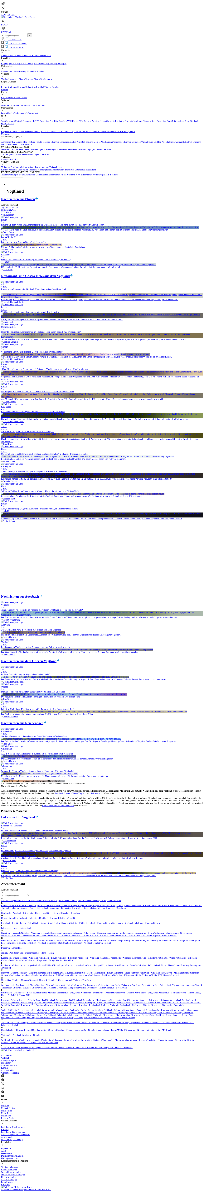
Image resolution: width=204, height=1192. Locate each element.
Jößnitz (47, 953)
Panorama (22, 113)
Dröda (67, 918)
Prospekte (33, 170)
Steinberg (22, 1017)
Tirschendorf (151, 1022)
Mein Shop (6, 1116)
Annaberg (15, 63)
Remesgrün (52, 1002)
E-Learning (113, 175)
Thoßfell (101, 1022)
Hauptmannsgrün (134, 940)
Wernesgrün (91, 1040)
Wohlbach (21, 1042)
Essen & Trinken (17, 131)
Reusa (132, 1002)
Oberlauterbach (119, 985)
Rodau (181, 1002)
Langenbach (40, 965)
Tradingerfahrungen (10, 175)
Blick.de (4, 1129)
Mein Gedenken (8, 1108)
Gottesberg (167, 933)
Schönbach (116, 1012)
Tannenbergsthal (31, 1022)
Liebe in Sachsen (103, 149)
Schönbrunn (13, 1015)
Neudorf (20, 980)
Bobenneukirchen (140, 905)
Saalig (9, 1010)
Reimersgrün (171, 1000)
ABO (8, 15)
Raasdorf (10, 1000)
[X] (102, 1084)
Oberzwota (68, 988)
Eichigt (50, 923)
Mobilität (83, 131)
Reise (132, 131)
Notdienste (44, 154)
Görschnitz (146, 935)
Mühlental (65, 975)
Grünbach (56, 935)
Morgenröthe (174, 973)
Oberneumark (183, 985)
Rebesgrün (138, 1000)
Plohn (149, 993)
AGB (3, 1151)
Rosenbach (50, 1005)
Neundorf (56, 980)
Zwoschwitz (85, 1047)
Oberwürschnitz (44, 988)
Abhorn (10, 900)
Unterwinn (136, 1030)
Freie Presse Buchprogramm (13, 1132)
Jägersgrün (27, 953)
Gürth (166, 935)
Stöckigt (74, 1017)
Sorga (174, 1015)
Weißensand (63, 1040)
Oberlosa (140, 985)
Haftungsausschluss (9, 1158)
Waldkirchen (30, 1040)
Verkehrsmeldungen (31, 154)
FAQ (12, 159)
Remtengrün (94, 1002)
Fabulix (39, 142)
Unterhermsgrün (44, 1030)
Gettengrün (81, 933)
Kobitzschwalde (145, 958)
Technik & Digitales (70, 131)
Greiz (183, 933)
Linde (167, 965)
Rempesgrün (74, 1002)
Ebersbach (10, 923)
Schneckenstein (186, 1010)
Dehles (10, 918)
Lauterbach (84, 965)
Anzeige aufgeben (9, 1060)
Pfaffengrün (89, 993)
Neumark (43, 980)
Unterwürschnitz (158, 1030)
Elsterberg (65, 923)
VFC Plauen (73, 121)
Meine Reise (6, 1113)
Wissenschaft (32, 113)
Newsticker (62, 149)
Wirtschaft (6, 105)
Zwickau (56, 87)
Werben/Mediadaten (10, 1073)
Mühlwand (169, 975)
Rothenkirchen (67, 1005)
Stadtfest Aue (160, 142)
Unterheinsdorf (16, 1030)
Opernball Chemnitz (122, 142)
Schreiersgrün (56, 1012)
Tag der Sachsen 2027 (11, 207)
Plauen (37, 79)
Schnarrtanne (134, 1010)
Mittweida (31, 71)
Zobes (67, 1047)
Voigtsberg (31, 1035)
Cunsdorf (70, 913)
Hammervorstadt (42, 940)
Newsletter (73, 149)
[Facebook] (102, 1080)
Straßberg (35, 1017)
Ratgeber (5, 131)
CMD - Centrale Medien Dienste (15, 1134)
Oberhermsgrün (94, 985)
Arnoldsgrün (81, 900)
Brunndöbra (60, 908)
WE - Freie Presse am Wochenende (16, 144)
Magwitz (9, 973)
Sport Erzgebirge (159, 121)
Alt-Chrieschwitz (37, 900)
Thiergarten (64, 1022)
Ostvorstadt (96, 988)
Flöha (16, 71)
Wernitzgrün (116, 1040)
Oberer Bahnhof (41, 985)
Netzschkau (6, 980)
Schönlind (70, 1015)
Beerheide (61, 905)
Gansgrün (11, 933)
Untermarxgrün (84, 1030)
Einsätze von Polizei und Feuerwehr (58, 805)
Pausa (31, 993)
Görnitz (127, 935)
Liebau (146, 965)
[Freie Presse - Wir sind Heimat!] (17, 1050)
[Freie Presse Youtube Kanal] (102, 1096)
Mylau (34, 975)
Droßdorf (49, 918)
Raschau (27, 1000)
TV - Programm (8, 154)
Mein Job (5, 1106)
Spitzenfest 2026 (8, 210)
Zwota (104, 1047)
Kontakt (18, 159)
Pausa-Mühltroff (49, 993)
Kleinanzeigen (50, 149)
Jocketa (7, 953)
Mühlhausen (100, 975)
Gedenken (6, 149)
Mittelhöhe (127, 973)
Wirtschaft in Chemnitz (21, 105)
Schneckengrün (158, 1010)
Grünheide (71, 935)
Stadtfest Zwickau (174, 142)
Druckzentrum (58, 170)
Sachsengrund (55, 1010)
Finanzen (29, 131)
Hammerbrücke (16, 940)
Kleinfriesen (48, 958)
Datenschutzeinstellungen (12, 1156)
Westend (138, 1040)
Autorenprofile (44, 170)
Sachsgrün (79, 1010)
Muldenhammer (17, 975)
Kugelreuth (46, 960)
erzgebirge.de (7, 1137)
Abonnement (6, 1055)
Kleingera (68, 958)
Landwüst (14, 965)
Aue (22, 63)
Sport (3, 121)
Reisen (59, 167)
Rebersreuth (119, 1000)
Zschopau (62, 63)
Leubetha (112, 965)
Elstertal (79, 923)
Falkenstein (6, 928)
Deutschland (7, 113)
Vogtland (5, 79)
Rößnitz (152, 1005)
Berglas (102, 905)
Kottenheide (186, 958)
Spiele (26, 149)
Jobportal (13, 170)
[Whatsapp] (102, 1092)
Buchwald (81, 908)
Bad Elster (20, 905)
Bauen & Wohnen (106, 131)
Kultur (4, 97)
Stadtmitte (9, 1017)
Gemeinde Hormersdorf (56, 933)
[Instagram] (102, 1076)
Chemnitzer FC (29, 121)
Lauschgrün (64, 965)
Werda (78, 1040)
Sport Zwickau (7, 123)
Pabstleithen (10, 993)
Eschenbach (123, 923)
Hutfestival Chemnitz (191, 142)
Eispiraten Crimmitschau (126, 121)
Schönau (96, 1012)
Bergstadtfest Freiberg (26, 142)
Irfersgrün (11, 948)
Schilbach (113, 1010)
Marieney (28, 973)
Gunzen (90, 935)
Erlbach (100, 923)
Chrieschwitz (32, 913)
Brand (161, 905)
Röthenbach (131, 1005)
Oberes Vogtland (26, 79)
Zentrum (51, 1047)
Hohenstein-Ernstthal (34, 87)
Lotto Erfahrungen (27, 175)
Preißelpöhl (17, 995)
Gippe (98, 933)
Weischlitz (47, 1040)
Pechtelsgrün (68, 993)
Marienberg (30, 63)
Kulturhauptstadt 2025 (41, 55)
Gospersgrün (144, 933)
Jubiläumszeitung (27, 167)
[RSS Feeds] (102, 1088)
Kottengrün (167, 958)
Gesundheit (92, 131)
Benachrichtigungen (87, 149)
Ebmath (26, 923)
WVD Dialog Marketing (12, 1139)
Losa (182, 965)
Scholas (37, 1012)
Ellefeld (57, 923)
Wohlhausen (44, 1042)
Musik (10, 97)
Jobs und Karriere (9, 1065)
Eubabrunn (147, 923)
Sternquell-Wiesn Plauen (143, 142)
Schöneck (52, 1015)
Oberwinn (22, 988)
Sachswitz (96, 1010)
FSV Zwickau (60, 121)
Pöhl (28, 995)
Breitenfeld (181, 905)
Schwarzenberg (42, 63)
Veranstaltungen (36, 149)
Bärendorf (103, 908)
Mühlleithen (123, 975)
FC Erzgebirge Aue (45, 121)
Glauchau (20, 87)
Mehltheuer (86, 973)
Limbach (157, 965)
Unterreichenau (111, 1030)
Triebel (15, 1025)
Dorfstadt (29, 918)
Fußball (18, 121)
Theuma (51, 1022)
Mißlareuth (150, 973)
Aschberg (102, 900)
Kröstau (28, 960)
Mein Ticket (6, 1111)
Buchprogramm (42, 167)
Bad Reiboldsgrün (38, 905)
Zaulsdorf (11, 1047)
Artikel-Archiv (7, 1070)
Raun (46, 1000)
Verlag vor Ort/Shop (10, 167)
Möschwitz (52, 975)
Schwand (76, 1012)
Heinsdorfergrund (181, 940)
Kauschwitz (10, 958)
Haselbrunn (108, 940)
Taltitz (8, 1022)
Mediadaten (91, 170)
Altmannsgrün (59, 900)
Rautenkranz (96, 1000)
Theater (23, 97)
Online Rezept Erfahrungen (48, 175)
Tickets (52, 167)
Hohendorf (59, 943)
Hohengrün (82, 943)
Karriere (5, 170)
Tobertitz (172, 1022)
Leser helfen (23, 170)
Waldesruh (10, 1040)
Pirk (106, 993)
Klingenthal (105, 958)
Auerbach (14, 79)
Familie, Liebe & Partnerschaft (47, 131)
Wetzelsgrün (155, 1040)
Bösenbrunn (121, 908)
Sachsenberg (29, 1010)
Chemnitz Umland (23, 55)
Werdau (48, 87)
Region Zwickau (8, 87)
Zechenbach (32, 1047)
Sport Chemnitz (144, 121)
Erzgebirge (6, 63)
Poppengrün (168, 993)
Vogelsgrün (11, 1035)
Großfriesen (20, 935)
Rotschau (90, 1005)
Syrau (91, 1017)
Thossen (82, 1022)
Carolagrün (11, 913)
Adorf (23, 900)
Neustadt (69, 980)
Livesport (10, 121)
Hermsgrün (16, 943)
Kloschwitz (121, 958)
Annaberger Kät (8, 142)
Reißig (35, 1002)
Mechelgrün (64, 973)
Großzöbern (40, 935)
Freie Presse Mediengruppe (13, 1127)
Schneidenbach (14, 1012)
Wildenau (174, 1040)
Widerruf (5, 1058)
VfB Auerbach (7, 215)
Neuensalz (34, 980)
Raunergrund (69, 1000)
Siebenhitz (140, 1015)
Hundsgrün (102, 943)
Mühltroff (147, 975)
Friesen (21, 928)
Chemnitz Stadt (8, 55)
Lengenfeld (99, 965)
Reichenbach (46, 79)
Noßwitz (82, 980)
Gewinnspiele (17, 149)
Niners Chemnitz (107, 121)
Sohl (158, 1015)
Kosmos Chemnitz (51, 142)
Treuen (185, 1022)
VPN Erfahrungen (84, 175)
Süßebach (126, 1017)
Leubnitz (130, 965)
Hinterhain (37, 943)
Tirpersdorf (135, 1022)
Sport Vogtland (191, 121)
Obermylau (160, 985)
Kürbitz (64, 960)
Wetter (19, 154)
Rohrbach (33, 1005)
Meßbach (105, 973)
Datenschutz (80, 170)
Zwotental (123, 1047)
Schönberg (160, 1012)
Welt (15, 113)
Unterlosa (64, 1030)
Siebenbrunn (117, 1015)
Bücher (16, 97)
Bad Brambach (8, 905)
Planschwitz (124, 993)
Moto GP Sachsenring (103, 142)
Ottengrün (116, 988)
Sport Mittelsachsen (176, 121)
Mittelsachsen (7, 71)
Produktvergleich (100, 175)
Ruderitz (110, 1005)
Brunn (21, 908)
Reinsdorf (19, 1002)
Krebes (10, 960)
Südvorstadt (109, 1017)
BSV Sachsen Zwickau (89, 121)
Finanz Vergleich (68, 175)
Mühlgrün (79, 975)
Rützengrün (173, 1005)
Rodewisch (16, 1005)
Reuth (147, 1002)
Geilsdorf (31, 933)
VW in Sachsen (38, 105)
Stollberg (53, 63)
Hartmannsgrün (65, 940)
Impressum (70, 170)
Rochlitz (40, 71)
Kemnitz (29, 958)
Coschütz (51, 913)
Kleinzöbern (89, 958)
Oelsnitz (83, 988)
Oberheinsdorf (67, 985)
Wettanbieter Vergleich (11, 1172)
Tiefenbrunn (120, 1022)
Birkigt (118, 905)
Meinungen (6, 134)
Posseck (187, 993)
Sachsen (4, 89)
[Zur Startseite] (18, 17)
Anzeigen (5, 159)
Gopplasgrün (120, 933)
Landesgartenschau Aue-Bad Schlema (77, 142)
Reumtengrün (114, 1002)
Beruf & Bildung (122, 131)
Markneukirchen (45, 973)
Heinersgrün (162, 940)
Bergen (74, 905)
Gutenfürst (109, 935)
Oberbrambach (15, 985)
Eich (40, 923)
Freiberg (23, 71)
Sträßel (55, 1017)
